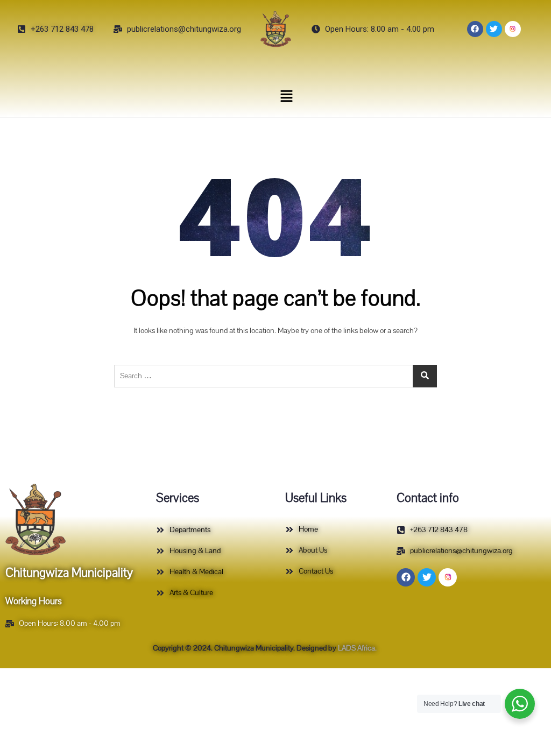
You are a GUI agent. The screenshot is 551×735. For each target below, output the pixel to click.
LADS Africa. (356, 648)
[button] (286, 96)
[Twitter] (494, 29)
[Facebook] (475, 29)
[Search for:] (275, 376)
